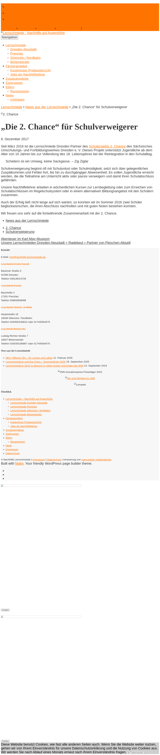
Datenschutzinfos (137, 753)
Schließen (5, 610)
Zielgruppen (14, 82)
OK (128, 753)
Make (19, 463)
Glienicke (46, 28)
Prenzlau (26, 28)
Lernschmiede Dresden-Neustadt (15, 264)
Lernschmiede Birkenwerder (13, 329)
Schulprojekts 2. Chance (107, 146)
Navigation (9, 37)
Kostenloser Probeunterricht (30, 70)
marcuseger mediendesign (96, 459)
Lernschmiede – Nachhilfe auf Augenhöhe (29, 398)
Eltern (10, 87)
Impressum (12, 449)
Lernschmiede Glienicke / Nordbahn (16, 307)
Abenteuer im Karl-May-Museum (25, 239)
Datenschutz (13, 453)
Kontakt (91, 28)
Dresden (8, 28)
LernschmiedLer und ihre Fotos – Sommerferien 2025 (36, 361)
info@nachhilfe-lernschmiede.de (27, 257)
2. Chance (13, 228)
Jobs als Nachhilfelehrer (27, 74)
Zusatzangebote (17, 78)
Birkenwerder (69, 28)
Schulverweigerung (20, 232)
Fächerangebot (16, 66)
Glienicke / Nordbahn (25, 57)
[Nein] (145, 753)
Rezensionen (19, 91)
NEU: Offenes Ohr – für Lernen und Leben (29, 357)
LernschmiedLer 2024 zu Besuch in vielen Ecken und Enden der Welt (44, 365)
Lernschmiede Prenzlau (11, 285)
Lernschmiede (16, 45)
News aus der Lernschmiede (46, 107)
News (10, 95)
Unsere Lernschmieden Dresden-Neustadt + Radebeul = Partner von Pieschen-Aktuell (65, 243)
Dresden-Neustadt (23, 49)
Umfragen (17, 99)
